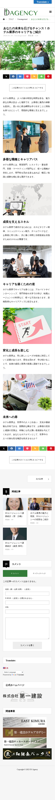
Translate (20, 675)
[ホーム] (4, 19)
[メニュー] (50, 11)
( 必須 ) (17, 589)
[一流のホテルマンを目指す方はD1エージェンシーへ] (21, 12)
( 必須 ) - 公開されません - (19, 598)
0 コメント (15, 573)
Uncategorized (20, 35)
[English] (4, 668)
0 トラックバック (39, 573)
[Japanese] (7, 668)
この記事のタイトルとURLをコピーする (27, 88)
